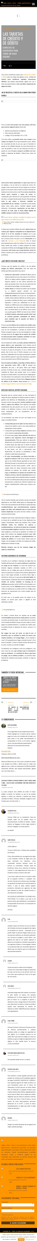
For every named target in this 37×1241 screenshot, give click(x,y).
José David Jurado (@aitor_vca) (16, 1053)
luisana (10, 961)
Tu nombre (17, 1202)
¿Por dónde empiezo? (10, 28)
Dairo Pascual (11, 840)
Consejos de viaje (23, 28)
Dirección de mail (17, 1208)
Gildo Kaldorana (12, 725)
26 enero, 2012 (9, 690)
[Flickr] (17, 1237)
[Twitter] (23, 1237)
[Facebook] (13, 1237)
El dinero (6, 29)
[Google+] (20, 1237)
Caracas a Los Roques (16, 241)
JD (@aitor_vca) (12, 811)
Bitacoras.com (5, 751)
